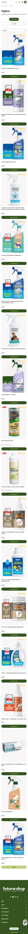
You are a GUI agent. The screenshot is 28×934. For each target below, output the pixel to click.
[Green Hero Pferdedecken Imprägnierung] (14, 236)
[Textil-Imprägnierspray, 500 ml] (14, 143)
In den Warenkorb (14, 76)
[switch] (25, 924)
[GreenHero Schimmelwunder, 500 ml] (14, 50)
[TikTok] (17, 897)
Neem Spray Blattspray (6, 811)
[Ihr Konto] (22, 2)
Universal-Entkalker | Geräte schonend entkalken (12, 486)
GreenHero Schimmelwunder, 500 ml (10, 68)
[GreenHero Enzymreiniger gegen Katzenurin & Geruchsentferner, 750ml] (14, 282)
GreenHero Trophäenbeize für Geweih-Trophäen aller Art (12, 532)
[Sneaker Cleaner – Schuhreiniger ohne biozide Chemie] (14, 700)
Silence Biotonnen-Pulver (7, 440)
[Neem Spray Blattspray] (14, 793)
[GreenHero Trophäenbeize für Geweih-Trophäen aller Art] (14, 513)
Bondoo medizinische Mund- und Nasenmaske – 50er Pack (14, 764)
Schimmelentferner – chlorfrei (8, 394)
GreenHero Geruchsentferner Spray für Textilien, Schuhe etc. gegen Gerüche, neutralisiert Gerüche (13, 208)
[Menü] (16, 2)
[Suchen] (19, 2)
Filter (15, 23)
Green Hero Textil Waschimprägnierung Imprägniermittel (10, 580)
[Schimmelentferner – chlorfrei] (14, 376)
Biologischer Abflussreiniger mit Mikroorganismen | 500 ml (13, 115)
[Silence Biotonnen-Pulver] (14, 422)
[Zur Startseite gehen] (4, 2)
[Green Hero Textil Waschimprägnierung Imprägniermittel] (14, 561)
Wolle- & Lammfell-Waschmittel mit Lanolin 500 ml (13, 673)
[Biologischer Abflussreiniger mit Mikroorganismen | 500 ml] (14, 96)
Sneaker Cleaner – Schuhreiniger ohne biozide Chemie (14, 719)
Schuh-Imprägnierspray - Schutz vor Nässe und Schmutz (12, 858)
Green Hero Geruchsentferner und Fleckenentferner (13, 348)
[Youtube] (13, 897)
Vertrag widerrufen (14, 928)
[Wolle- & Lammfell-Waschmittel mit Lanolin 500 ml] (14, 654)
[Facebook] (11, 897)
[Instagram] (15, 897)
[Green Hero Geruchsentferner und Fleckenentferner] (14, 330)
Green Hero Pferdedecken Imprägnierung (11, 255)
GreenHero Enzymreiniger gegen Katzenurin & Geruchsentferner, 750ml (12, 302)
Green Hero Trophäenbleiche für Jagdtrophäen (12, 627)
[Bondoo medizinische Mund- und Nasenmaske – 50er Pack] (14, 745)
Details (14, 867)
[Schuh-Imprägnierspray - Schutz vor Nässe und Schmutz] (14, 839)
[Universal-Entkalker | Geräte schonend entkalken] (14, 468)
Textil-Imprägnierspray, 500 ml (8, 162)
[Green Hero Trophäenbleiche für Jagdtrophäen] (14, 608)
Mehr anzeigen (14, 19)
